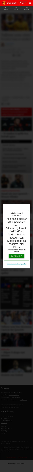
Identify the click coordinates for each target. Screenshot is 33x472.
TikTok (3, 433)
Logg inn (23, 3)
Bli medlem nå (16, 256)
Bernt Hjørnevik (14, 395)
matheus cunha (18, 97)
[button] (2, 280)
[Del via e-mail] (19, 55)
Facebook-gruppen (7, 428)
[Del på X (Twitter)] (16, 55)
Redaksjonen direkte (6, 420)
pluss (28, 97)
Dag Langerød (17, 392)
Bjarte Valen (23, 400)
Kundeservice (4, 418)
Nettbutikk (26, 9)
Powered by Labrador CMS (16, 464)
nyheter (5, 100)
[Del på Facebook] (13, 55)
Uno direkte (4, 423)
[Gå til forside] (9, 3)
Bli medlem (5, 9)
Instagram (5, 430)
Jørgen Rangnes (14, 397)
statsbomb (6, 97)
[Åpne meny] (30, 3)
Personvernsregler (11, 457)
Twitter (4, 426)
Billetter (16, 9)
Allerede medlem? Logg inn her (16, 264)
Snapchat (4, 431)
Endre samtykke (23, 457)
